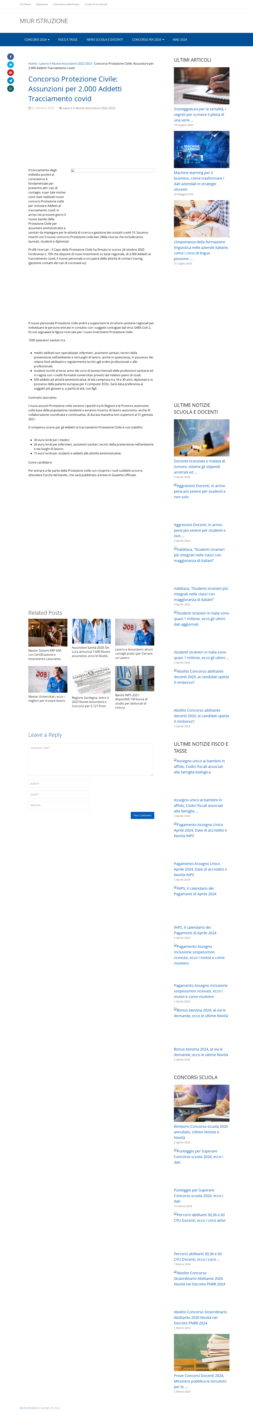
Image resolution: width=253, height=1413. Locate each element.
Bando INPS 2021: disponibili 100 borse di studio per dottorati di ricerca (131, 701)
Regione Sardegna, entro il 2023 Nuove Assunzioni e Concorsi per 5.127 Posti (90, 702)
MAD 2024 (180, 40)
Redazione (42, 4)
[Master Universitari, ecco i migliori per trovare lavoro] (47, 679)
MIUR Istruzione (44, 21)
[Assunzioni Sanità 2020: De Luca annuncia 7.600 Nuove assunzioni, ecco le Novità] (91, 631)
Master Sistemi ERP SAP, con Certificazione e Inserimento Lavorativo (45, 654)
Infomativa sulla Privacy (66, 4)
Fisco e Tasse (67, 40)
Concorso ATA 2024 (146, 40)
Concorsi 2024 (35, 40)
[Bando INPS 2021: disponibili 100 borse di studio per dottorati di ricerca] (134, 678)
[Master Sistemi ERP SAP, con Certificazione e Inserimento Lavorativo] (47, 633)
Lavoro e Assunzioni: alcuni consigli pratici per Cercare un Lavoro (134, 653)
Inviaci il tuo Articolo (96, 4)
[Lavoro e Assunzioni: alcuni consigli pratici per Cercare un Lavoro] (134, 632)
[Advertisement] (91, 140)
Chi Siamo (25, 4)
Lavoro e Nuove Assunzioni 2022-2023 (65, 63)
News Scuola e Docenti (105, 40)
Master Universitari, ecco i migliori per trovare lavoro (46, 699)
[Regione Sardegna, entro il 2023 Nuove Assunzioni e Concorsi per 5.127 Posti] (91, 680)
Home (32, 63)
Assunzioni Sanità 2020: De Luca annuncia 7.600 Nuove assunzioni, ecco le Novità (91, 651)
